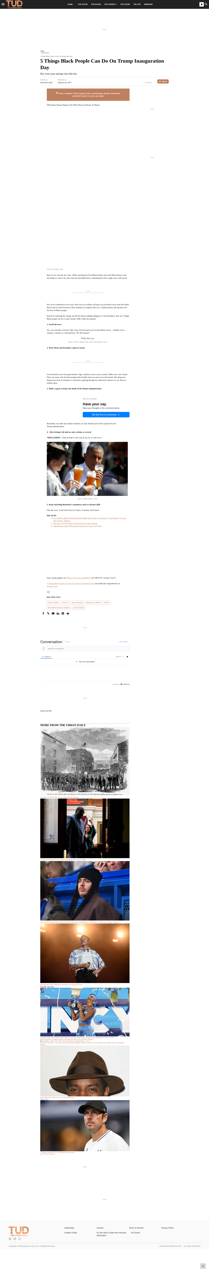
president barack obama (59, 608)
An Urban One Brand (192, 1246)
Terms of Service (136, 1228)
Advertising (69, 1228)
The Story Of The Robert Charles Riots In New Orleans (75, 523)
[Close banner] (127, 89)
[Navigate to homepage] (14, 4)
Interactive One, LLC (31, 1246)
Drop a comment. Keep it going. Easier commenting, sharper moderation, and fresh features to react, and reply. (89, 94)
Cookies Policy (70, 1233)
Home (70, 4)
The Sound (96, 4)
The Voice (45, 53)
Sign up (126, 641)
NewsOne (148, 4)
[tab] (46, 657)
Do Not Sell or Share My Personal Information (111, 1234)
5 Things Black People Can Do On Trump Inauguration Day (71, 583)
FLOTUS (65, 603)
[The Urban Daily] (19, 1235)
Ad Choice (135, 1233)
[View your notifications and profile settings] (201, 4)
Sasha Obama (78, 608)
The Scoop (83, 4)
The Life (137, 4)
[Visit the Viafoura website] (125, 684)
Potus (106, 603)
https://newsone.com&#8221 (79, 578)
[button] (104, 51)
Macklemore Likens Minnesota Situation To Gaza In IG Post (77, 526)
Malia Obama (77, 603)
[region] (85, 663)
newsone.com (52, 586)
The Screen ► (110, 4)
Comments (148, 82)
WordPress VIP (175, 1246)
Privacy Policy (167, 1228)
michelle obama (93, 603)
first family (53, 603)
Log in (120, 641)
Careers (100, 1228)
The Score (125, 4)
